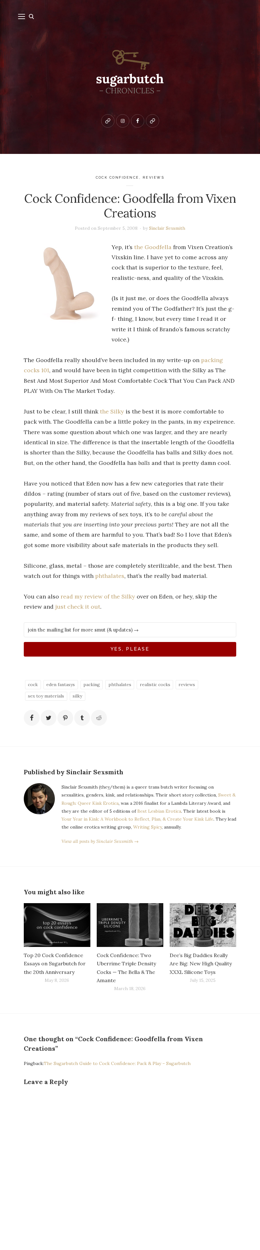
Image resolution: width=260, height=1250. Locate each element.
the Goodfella (153, 247)
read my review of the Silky (98, 596)
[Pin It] (65, 718)
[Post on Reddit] (99, 718)
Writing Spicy (147, 827)
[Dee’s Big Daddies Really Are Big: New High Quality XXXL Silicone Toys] (203, 925)
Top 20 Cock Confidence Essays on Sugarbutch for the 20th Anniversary (55, 963)
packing (91, 684)
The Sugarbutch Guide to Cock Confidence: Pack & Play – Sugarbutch (117, 1063)
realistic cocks (155, 684)
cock (33, 684)
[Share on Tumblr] (82, 718)
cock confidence (118, 177)
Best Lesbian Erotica (159, 811)
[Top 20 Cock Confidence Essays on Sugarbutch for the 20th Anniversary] (57, 925)
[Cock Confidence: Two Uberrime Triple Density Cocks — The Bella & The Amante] (130, 925)
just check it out (77, 606)
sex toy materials (46, 696)
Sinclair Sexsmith (167, 228)
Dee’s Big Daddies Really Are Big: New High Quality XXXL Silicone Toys (201, 963)
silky (77, 696)
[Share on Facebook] (32, 718)
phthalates (109, 575)
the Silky (112, 411)
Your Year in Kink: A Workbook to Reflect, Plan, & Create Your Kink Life (137, 819)
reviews (154, 177)
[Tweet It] (48, 718)
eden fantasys (60, 684)
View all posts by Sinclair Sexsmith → (100, 841)
